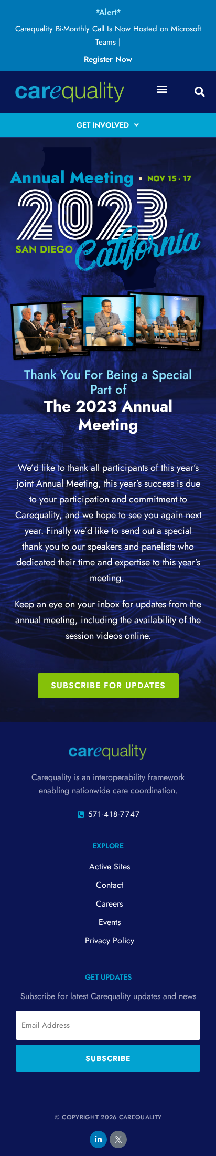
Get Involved (103, 125)
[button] (161, 89)
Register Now (108, 59)
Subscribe (108, 1058)
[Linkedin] (98, 1139)
